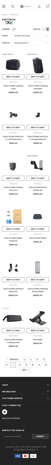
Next (25, 370)
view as (36, 29)
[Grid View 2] (47, 29)
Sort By (6, 43)
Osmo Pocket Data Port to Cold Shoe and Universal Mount (13, 139)
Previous (14, 359)
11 (39, 365)
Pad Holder (37, 339)
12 (46, 365)
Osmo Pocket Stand (37, 238)
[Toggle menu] (4, 6)
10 (33, 365)
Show (5, 35)
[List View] (43, 29)
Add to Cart (13, 77)
